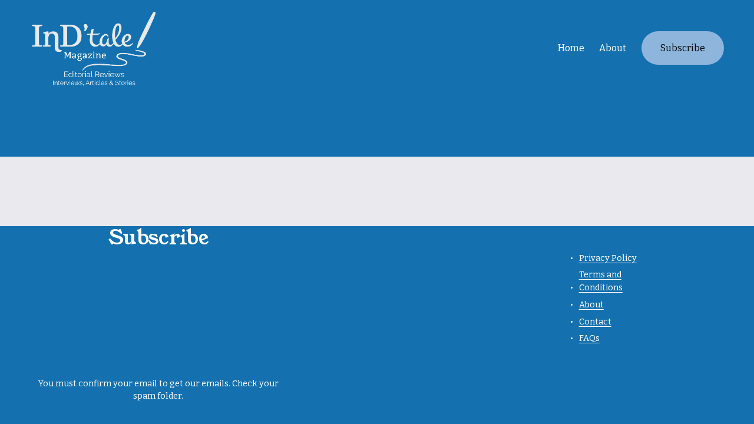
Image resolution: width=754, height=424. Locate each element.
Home (571, 48)
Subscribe (682, 48)
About (612, 48)
